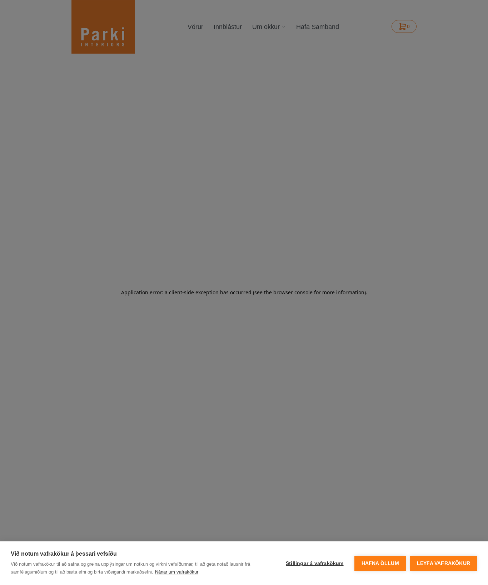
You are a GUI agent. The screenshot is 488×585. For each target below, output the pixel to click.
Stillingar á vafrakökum (315, 563)
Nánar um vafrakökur (176, 572)
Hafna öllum (380, 563)
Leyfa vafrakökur (443, 563)
